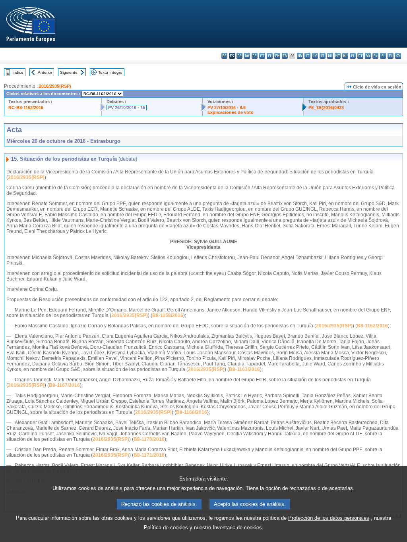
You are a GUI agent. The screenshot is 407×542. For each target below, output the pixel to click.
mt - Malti (338, 56)
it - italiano (307, 56)
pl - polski (353, 56)
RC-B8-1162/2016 (25, 107)
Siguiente (69, 72)
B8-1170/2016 (149, 439)
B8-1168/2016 (191, 412)
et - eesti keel (262, 56)
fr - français (285, 56)
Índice (17, 72)
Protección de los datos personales (328, 518)
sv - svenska (398, 56)
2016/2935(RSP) (55, 86)
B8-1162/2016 (372, 326)
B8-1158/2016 (167, 315)
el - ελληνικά (270, 56)
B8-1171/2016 (149, 455)
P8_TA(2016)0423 (326, 107)
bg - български (224, 56)
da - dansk (247, 56)
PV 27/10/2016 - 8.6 (226, 107)
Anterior (45, 72)
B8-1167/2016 (64, 385)
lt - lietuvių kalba (323, 56)
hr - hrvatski (300, 56)
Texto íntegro (110, 72)
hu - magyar (330, 56)
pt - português (360, 56)
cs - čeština (239, 56)
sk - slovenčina (375, 56)
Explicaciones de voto (230, 112)
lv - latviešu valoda (315, 56)
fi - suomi (390, 56)
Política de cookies (166, 527)
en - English (277, 56)
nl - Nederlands (345, 56)
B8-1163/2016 (244, 369)
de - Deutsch (255, 56)
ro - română (368, 56)
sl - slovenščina (383, 56)
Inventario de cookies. (238, 527)
